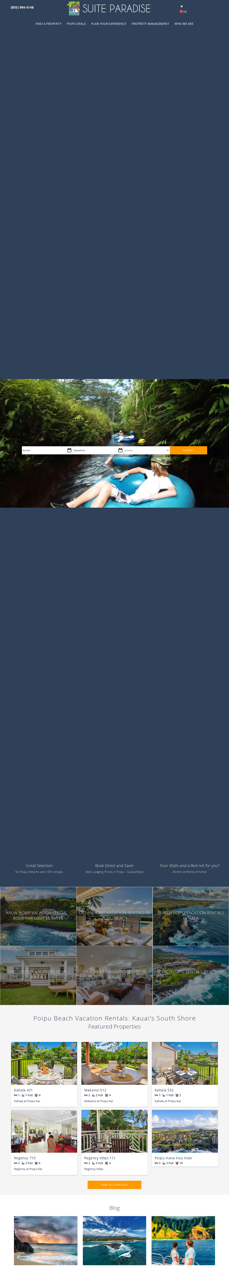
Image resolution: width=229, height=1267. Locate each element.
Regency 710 (24, 1158)
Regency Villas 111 (100, 1158)
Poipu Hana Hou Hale (173, 1158)
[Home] (109, 8)
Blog (114, 1207)
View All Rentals (114, 1184)
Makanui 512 (95, 1090)
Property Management (150, 24)
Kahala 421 (23, 1090)
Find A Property (48, 24)
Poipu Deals (76, 24)
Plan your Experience (108, 24)
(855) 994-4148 (22, 7)
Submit (188, 450)
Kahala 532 (164, 1090)
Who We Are (184, 24)
